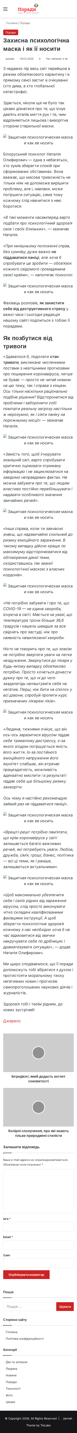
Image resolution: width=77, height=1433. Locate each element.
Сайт (6, 1255)
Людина (11, 1368)
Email (8, 1237)
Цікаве (10, 1402)
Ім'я (7, 1218)
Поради (11, 1382)
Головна (12, 1332)
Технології (13, 1388)
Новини (11, 1375)
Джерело (12, 1021)
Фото (9, 1395)
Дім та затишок (16, 1362)
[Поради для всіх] (28, 9)
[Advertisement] (38, 58)
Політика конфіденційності (25, 1338)
